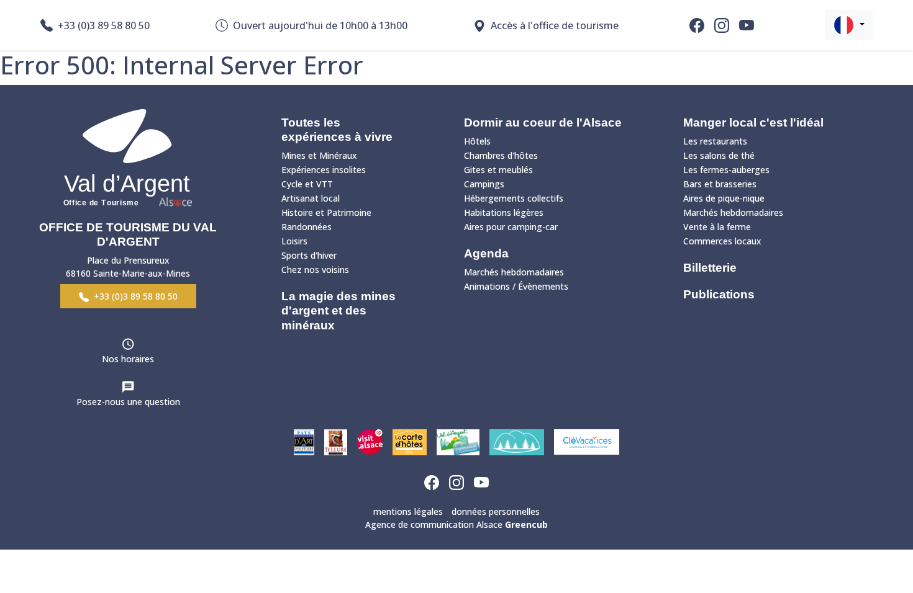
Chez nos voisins (315, 269)
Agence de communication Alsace (456, 524)
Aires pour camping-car (511, 227)
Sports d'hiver (309, 255)
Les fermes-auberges (726, 170)
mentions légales (408, 511)
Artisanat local (310, 198)
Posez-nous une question (128, 402)
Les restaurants (715, 141)
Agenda (486, 253)
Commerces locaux (722, 241)
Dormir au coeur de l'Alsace (543, 122)
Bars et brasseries (719, 184)
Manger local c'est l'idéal (753, 122)
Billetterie (710, 267)
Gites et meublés (498, 170)
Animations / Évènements (516, 286)
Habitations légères (503, 212)
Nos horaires (128, 359)
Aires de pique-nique (724, 198)
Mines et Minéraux (319, 155)
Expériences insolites (323, 170)
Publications (719, 294)
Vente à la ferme (717, 227)
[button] (849, 25)
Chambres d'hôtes (501, 155)
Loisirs (294, 241)
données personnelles (496, 511)
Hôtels (477, 141)
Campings (484, 184)
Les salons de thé (719, 155)
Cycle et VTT (307, 184)
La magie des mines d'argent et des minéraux (338, 310)
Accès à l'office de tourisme (555, 25)
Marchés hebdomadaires (514, 272)
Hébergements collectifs (513, 198)
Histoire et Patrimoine (326, 212)
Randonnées (306, 227)
